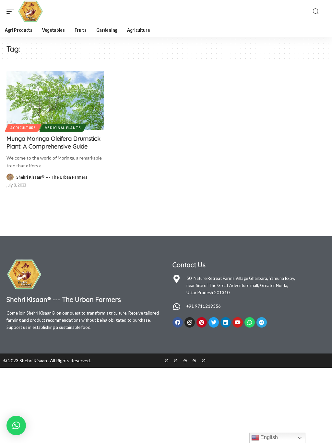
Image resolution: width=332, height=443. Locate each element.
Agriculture (23, 128)
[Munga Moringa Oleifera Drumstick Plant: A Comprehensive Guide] (55, 100)
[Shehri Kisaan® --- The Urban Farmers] (30, 11)
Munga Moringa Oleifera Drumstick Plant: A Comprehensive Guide (53, 142)
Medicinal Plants (63, 128)
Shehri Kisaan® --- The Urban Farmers (51, 177)
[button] (16, 425)
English (268, 437)
